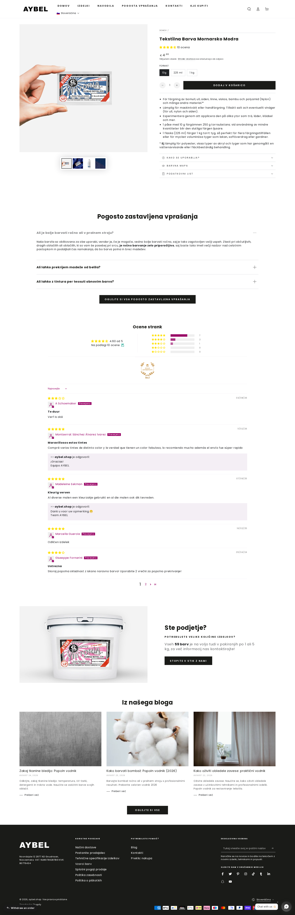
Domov (163, 30)
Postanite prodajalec (90, 853)
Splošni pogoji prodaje (91, 869)
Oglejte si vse (147, 810)
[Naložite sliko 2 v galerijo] (78, 163)
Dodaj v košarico (229, 85)
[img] (56, 398)
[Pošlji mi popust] (274, 848)
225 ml (178, 72)
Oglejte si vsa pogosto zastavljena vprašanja (147, 299)
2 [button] (146, 584)
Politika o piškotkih (88, 880)
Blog (134, 847)
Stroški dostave (187, 58)
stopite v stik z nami (188, 661)
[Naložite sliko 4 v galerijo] (89, 163)
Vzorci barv (83, 864)
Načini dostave (85, 847)
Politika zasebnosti (88, 875)
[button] (68, 13)
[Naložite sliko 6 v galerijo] (100, 163)
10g (164, 72)
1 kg (192, 72)
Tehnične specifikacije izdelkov (97, 858)
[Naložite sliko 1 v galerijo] (66, 163)
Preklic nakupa (141, 858)
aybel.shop (35, 899)
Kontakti (137, 853)
